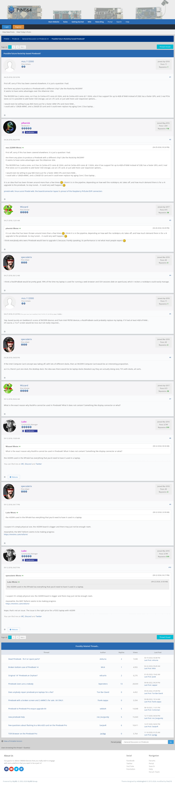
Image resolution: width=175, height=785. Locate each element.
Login (6, 27)
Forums (152, 760)
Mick (103, 667)
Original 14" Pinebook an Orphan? (23, 675)
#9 (170, 504)
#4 (170, 275)
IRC (22, 464)
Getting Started (78, 22)
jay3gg (103, 733)
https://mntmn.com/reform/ (16, 534)
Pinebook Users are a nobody (20, 684)
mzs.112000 (27, 61)
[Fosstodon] (21, 769)
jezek (154, 677)
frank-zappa (103, 700)
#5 (170, 314)
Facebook (130, 760)
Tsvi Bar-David (103, 692)
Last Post (147, 660)
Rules (65, 22)
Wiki (89, 22)
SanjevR (103, 725)
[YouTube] (11, 769)
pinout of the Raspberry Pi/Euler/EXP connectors (81, 191)
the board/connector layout (47, 191)
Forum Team (154, 772)
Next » (23, 47)
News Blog (99, 22)
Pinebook (15, 39)
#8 (170, 438)
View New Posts (8, 32)
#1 (170, 77)
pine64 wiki (9, 191)
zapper (154, 685)
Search (119, 22)
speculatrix (26, 257)
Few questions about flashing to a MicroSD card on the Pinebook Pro (37, 725)
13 (121, 684)
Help (127, 22)
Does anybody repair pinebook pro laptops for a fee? (30, 692)
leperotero (103, 684)
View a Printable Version (13, 741)
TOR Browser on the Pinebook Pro (22, 733)
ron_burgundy (103, 717)
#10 (170, 567)
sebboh (103, 708)
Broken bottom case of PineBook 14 (23, 667)
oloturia (103, 659)
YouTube (130, 766)
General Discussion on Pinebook (34, 39)
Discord (28, 464)
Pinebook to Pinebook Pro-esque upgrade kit (27, 708)
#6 (170, 357)
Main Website (53, 22)
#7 (170, 399)
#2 (170, 139)
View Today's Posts (24, 32)
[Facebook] (6, 769)
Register (18, 27)
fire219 (169, 781)
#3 (170, 220)
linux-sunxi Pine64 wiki (24, 191)
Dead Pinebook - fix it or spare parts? (24, 659)
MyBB (14, 781)
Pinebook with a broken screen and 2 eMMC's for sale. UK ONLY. (36, 700)
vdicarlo (103, 675)
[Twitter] (16, 769)
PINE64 (6, 39)
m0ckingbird (141, 781)
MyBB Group (32, 781)
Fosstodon (130, 769)
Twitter (39, 464)
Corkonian (156, 710)
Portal (110, 22)
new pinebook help (16, 717)
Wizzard (24, 206)
